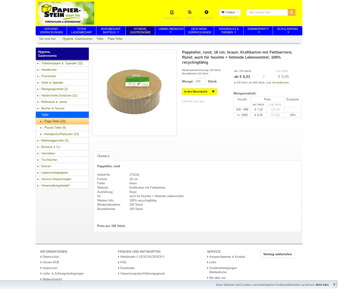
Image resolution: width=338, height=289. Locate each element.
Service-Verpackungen (56, 179)
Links (212, 262)
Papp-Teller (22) (54, 121)
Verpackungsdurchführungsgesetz (142, 273)
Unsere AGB (51, 262)
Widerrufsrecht (52, 279)
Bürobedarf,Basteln (111, 31)
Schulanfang (287, 31)
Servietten (48, 153)
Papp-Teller (115, 38)
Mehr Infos (322, 284)
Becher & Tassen (52, 108)
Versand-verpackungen (51, 31)
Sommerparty (258, 31)
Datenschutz (51, 256)
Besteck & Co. (51, 147)
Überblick (103, 156)
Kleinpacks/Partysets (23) (61, 134)
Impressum (50, 268)
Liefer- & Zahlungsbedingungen (63, 273)
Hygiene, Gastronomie (77, 38)
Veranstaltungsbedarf (55, 185)
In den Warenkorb (198, 91)
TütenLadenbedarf (81, 31)
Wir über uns (217, 278)
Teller (99, 38)
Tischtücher (49, 160)
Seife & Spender (52, 82)
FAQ (123, 262)
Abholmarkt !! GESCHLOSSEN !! (142, 256)
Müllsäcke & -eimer (54, 102)
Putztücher (48, 76)
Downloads (127, 268)
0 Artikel (230, 12)
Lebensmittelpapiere (54, 172)
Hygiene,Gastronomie (140, 31)
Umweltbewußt (171, 31)
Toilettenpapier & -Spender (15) (62, 63)
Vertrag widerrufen (277, 254)
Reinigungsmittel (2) (54, 89)
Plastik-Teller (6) (55, 127)
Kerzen (46, 166)
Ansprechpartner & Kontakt (227, 256)
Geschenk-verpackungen (199, 31)
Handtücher (49, 69)
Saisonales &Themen (229, 31)
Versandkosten (280, 82)
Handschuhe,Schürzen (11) (59, 95)
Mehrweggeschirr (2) (54, 140)
